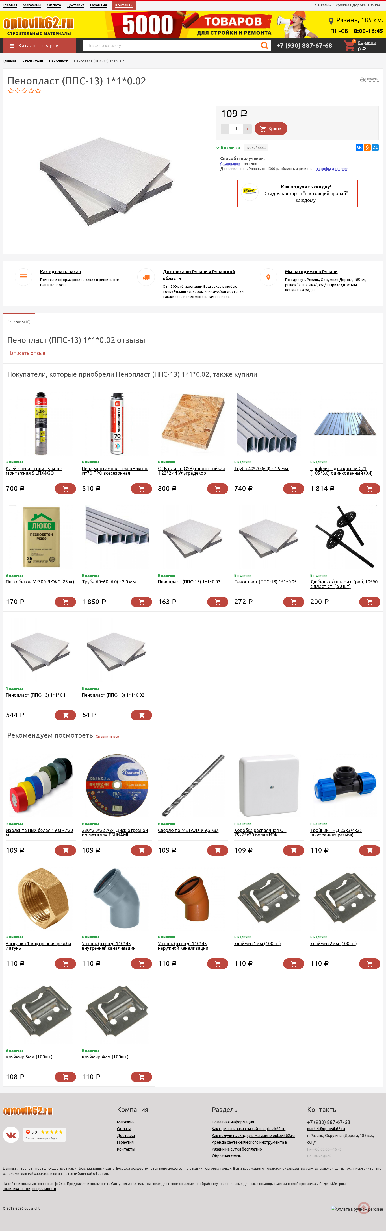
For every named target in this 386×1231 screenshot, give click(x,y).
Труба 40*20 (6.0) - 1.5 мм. (261, 468)
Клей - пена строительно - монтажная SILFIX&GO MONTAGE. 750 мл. (34, 473)
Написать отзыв (26, 353)
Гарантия (98, 5)
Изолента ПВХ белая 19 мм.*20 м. (39, 832)
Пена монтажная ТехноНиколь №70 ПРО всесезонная (115, 471)
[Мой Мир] (375, 147)
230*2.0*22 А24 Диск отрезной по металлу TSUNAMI (115, 832)
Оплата (54, 5)
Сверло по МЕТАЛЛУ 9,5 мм (188, 830)
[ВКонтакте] (359, 147)
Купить (275, 128)
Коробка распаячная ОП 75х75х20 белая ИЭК (260, 832)
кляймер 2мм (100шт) (333, 943)
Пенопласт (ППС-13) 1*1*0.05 (265, 581)
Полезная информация (233, 1122)
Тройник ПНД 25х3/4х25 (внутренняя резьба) (336, 832)
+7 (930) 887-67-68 (304, 45)
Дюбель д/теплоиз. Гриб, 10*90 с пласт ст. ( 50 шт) (344, 584)
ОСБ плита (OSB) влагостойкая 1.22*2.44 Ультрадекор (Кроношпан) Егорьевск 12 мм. (191, 473)
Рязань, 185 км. (359, 19)
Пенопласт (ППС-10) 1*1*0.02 (113, 695)
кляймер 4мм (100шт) (105, 1056)
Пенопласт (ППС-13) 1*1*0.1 (36, 695)
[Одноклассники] (367, 147)
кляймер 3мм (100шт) (29, 1056)
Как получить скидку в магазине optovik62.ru (253, 1135)
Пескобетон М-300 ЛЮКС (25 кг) (40, 581)
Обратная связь (226, 1156)
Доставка (75, 5)
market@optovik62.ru (326, 1129)
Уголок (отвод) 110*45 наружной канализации (183, 946)
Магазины (32, 5)
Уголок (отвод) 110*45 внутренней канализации (109, 946)
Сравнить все (107, 736)
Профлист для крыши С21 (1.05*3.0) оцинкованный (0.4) (341, 471)
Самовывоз (230, 163)
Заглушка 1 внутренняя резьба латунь (38, 946)
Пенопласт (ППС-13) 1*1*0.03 (189, 581)
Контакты (124, 5)
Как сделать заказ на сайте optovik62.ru (248, 1129)
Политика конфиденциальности (29, 1189)
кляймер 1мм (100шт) (257, 943)
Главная (10, 5)
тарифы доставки (332, 169)
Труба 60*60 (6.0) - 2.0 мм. (109, 581)
